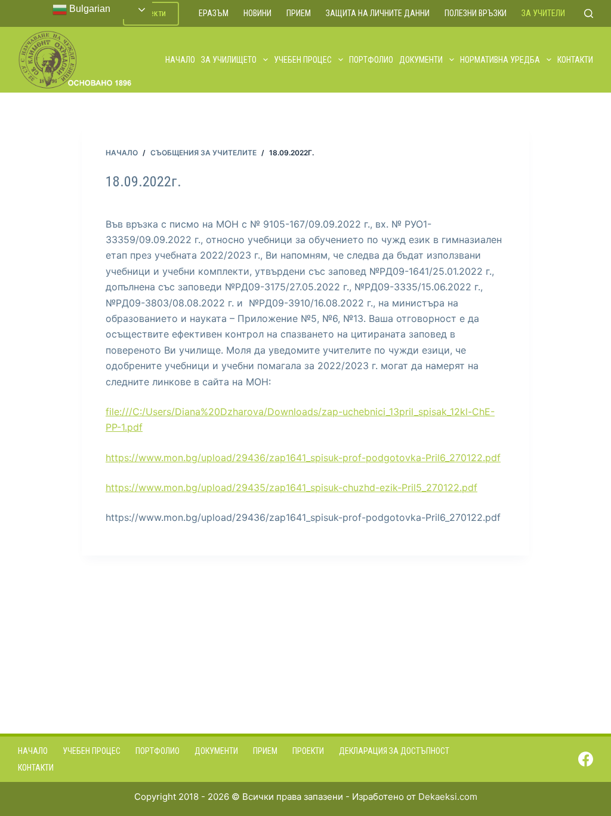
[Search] (588, 13)
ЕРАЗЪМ (214, 13)
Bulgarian (88, 9)
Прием (298, 13)
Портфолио (371, 60)
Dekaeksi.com (447, 796)
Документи (421, 60)
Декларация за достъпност (394, 751)
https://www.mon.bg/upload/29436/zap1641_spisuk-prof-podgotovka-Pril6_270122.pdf (303, 458)
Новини (257, 13)
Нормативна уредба (500, 60)
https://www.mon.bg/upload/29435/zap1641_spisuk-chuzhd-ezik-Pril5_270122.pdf (291, 487)
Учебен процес (303, 60)
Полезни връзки (476, 13)
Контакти (575, 60)
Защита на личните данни (378, 13)
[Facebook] (585, 758)
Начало (180, 60)
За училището (229, 60)
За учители (543, 13)
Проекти (308, 751)
